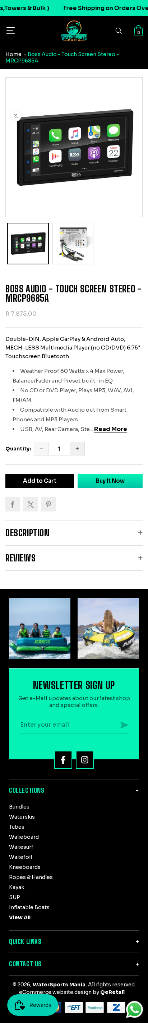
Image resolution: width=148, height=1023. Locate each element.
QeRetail (112, 992)
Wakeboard (24, 837)
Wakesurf (21, 847)
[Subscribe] (124, 725)
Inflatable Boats (29, 907)
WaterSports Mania (59, 984)
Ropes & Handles (31, 877)
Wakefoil (20, 857)
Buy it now (110, 480)
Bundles (19, 807)
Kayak (16, 887)
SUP (14, 897)
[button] (10, 30)
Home (13, 54)
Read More (110, 429)
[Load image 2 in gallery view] (73, 243)
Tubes (16, 827)
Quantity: (18, 448)
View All (20, 917)
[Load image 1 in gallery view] (28, 243)
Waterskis (22, 817)
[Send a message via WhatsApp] (134, 1009)
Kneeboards (25, 867)
